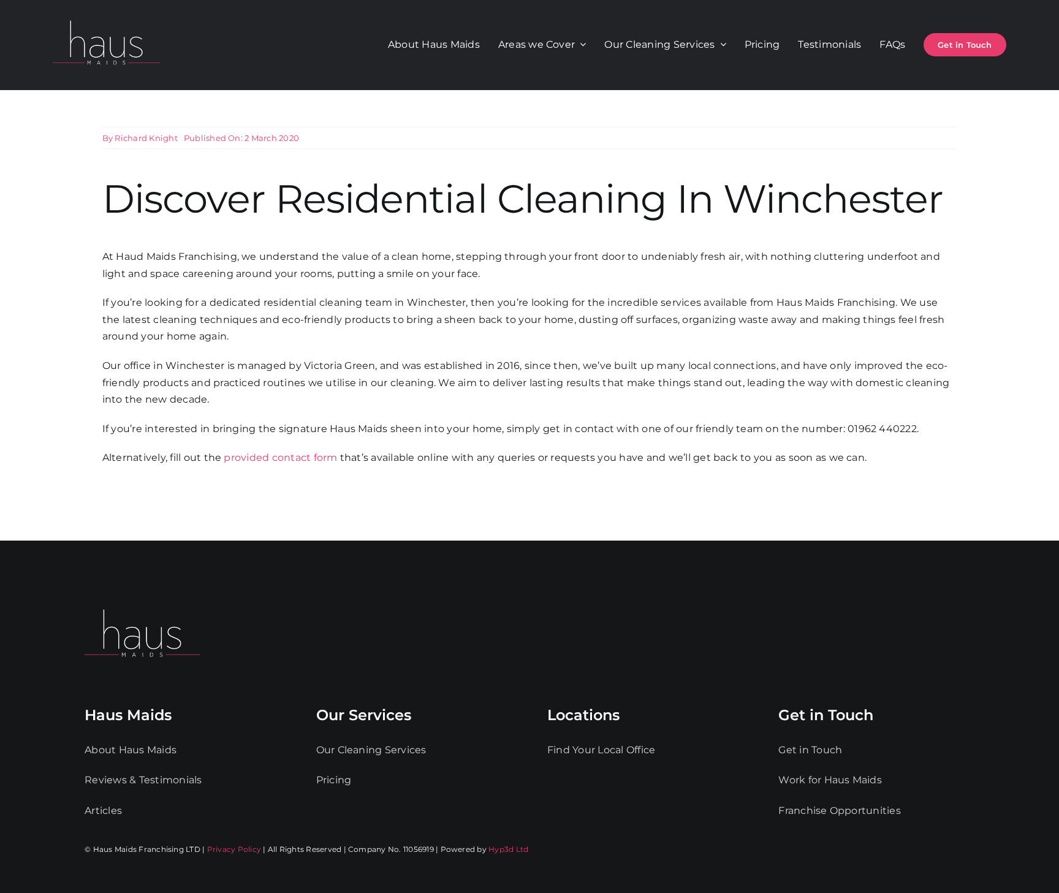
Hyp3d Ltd (508, 849)
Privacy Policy (234, 849)
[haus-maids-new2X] (106, 18)
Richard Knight (146, 138)
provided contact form (280, 457)
